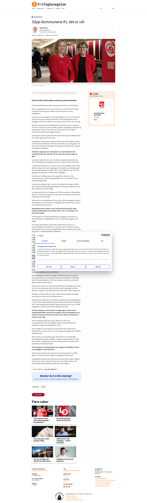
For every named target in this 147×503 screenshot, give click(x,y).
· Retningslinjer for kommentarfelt (105, 480)
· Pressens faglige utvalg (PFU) (74, 500)
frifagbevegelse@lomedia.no (40, 471)
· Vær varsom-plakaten (72, 498)
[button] (111, 111)
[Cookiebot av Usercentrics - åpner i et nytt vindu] (102, 235)
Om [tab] (102, 241)
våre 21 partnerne (46, 249)
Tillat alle (98, 267)
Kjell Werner (43, 28)
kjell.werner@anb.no (44, 30)
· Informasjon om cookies (102, 484)
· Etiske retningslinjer (101, 478)
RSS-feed (66, 476)
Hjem (33, 8)
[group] (101, 111)
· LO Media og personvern (102, 486)
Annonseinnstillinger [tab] (83, 241)
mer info (43, 259)
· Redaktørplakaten (71, 496)
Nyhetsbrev (50, 8)
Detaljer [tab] (64, 241)
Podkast (57, 8)
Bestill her (66, 481)
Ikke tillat (49, 267)
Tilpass (72, 267)
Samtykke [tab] (45, 241)
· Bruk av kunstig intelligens (103, 482)
